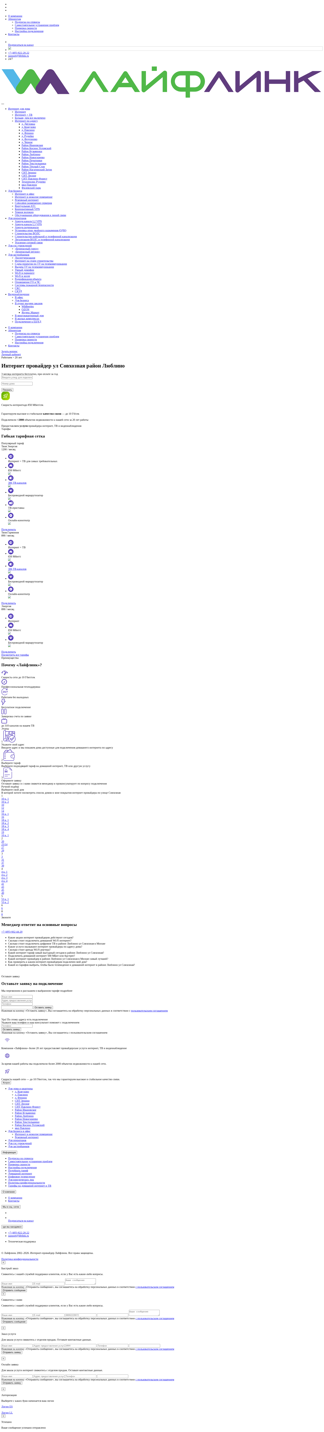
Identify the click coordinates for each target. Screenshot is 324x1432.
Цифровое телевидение (21, 1176)
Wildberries (28, 306)
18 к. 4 (5, 829)
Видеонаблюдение (18, 294)
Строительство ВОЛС (27, 233)
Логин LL (7, 1412)
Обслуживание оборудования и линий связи (40, 215)
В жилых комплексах (27, 318)
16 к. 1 (5, 814)
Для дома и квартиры (20, 1088)
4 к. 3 (4, 877)
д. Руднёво (28, 136)
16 (2, 817)
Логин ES (7, 1406)
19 (2, 832)
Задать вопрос (9, 351)
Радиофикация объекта (28, 279)
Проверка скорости (26, 28)
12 (2, 807)
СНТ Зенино (29, 172)
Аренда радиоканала (27, 227)
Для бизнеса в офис (19, 1131)
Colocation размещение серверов (33, 203)
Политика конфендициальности (19, 1259)
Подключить (8, 529)
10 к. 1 (5, 798)
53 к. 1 (5, 899)
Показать (7, 390)
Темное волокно (24, 212)
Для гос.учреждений (20, 245)
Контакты (13, 34)
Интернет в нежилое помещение (33, 196)
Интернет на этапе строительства (34, 260)
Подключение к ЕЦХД (28, 321)
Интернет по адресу (26, 120)
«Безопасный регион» (27, 251)
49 (2, 893)
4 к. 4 (4, 880)
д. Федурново (29, 139)
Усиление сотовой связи (29, 242)
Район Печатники (32, 160)
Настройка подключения (29, 31)
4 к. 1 (4, 871)
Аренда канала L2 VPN (28, 221)
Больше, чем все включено (30, 117)
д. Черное (27, 142)
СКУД (18, 291)
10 (2, 804)
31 (2, 859)
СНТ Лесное (29, 175)
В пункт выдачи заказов (29, 303)
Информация (9, 1152)
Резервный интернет (27, 200)
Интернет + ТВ (23, 114)
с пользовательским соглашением (155, 1287)
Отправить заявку (12, 1352)
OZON (25, 309)
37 (2, 862)
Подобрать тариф (18, 1170)
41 (2, 884)
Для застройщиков (18, 254)
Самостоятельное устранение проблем (37, 25)
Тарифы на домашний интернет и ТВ (29, 1185)
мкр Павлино (29, 184)
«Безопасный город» (27, 248)
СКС (17, 288)
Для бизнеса (15, 190)
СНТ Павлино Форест (34, 178)
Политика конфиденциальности (26, 1182)
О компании (15, 16)
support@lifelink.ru (18, 55)
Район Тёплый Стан (33, 166)
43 (2, 887)
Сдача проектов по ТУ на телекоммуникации (41, 263)
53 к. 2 (5, 902)
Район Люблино (31, 154)
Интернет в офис (24, 193)
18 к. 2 (5, 823)
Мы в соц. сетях (11, 1207)
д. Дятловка (28, 124)
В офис (19, 297)
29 (2, 850)
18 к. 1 (5, 820)
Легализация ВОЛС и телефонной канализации (42, 239)
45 (2, 890)
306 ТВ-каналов (17, 482)
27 (2, 847)
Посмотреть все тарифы (15, 654)
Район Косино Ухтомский (36, 148)
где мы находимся (12, 1227)
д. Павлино (28, 130)
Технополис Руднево (34, 181)
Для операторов (17, 218)
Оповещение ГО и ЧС (27, 282)
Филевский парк (31, 187)
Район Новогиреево (33, 157)
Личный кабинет (11, 354)
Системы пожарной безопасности (34, 285)
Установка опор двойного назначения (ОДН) (40, 230)
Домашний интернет (20, 1173)
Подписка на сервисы (27, 22)
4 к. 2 (4, 874)
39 (2, 865)
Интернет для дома (19, 108)
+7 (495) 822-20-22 (18, 52)
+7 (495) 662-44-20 (11, 931)
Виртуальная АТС (25, 206)
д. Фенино (28, 133)
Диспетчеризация (25, 257)
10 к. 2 (5, 801)
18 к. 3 (5, 826)
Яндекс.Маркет (30, 312)
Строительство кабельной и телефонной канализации (46, 236)
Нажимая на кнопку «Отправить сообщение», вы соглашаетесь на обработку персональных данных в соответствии (87, 1287)
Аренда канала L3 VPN (28, 224)
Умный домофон (24, 269)
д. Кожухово (29, 127)
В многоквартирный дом (29, 315)
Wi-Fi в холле (22, 276)
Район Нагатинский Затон (37, 169)
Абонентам (14, 19)
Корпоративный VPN (27, 209)
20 (2, 841)
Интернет (20, 111)
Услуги (6, 1082)
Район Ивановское (32, 145)
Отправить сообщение (14, 1290)
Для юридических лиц (21, 1179)
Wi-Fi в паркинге (24, 273)
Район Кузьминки (32, 151)
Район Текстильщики (34, 163)
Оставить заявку (43, 1007)
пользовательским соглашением (149, 1010)
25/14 (4, 844)
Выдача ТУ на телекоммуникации (34, 266)
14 (2, 811)
